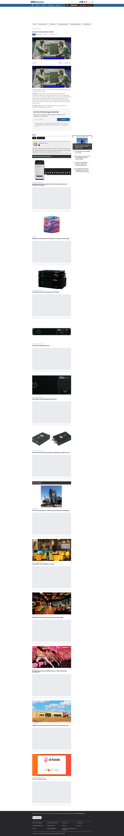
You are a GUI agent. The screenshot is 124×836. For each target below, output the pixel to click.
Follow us (61, 62)
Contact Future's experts (52, 822)
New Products (40, 138)
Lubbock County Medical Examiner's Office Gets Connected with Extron (81, 164)
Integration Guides (63, 24)
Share (35, 62)
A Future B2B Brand (51, 828)
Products (37, 5)
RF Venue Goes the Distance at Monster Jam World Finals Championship (83, 146)
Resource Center (42, 24)
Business (44, 5)
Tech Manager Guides (75, 24)
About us (64, 825)
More (57, 5)
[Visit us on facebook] (80, 2)
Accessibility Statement (38, 825)
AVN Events (52, 24)
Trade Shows (87, 24)
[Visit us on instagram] (84, 2)
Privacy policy (65, 822)
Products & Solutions (36, 28)
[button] (91, 2)
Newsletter (69, 62)
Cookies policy (80, 822)
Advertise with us (51, 825)
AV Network (44, 34)
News (34, 34)
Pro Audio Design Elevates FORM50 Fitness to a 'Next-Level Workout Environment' (82, 170)
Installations (51, 5)
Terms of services (50, 123)
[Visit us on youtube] (86, 2)
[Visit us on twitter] (82, 2)
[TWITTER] (39, 145)
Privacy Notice (39, 124)
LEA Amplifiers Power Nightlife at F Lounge (82, 152)
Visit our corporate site (79, 813)
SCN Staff (39, 34)
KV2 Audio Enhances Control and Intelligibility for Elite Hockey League (82, 158)
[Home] (32, 5)
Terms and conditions (37, 822)
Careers (34, 828)
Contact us (79, 825)
